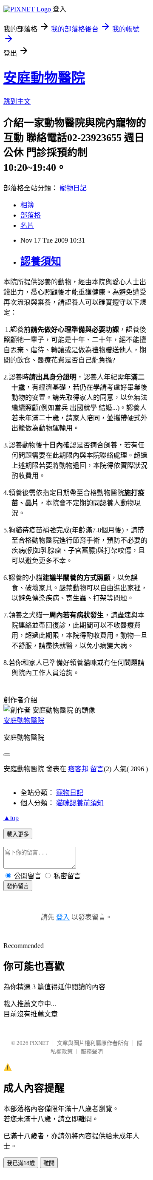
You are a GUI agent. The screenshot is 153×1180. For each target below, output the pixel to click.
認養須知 (40, 261)
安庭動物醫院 (44, 77)
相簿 (27, 205)
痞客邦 (78, 769)
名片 (27, 225)
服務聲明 (92, 1051)
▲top (11, 817)
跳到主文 (17, 101)
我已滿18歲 (21, 1163)
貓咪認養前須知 (80, 802)
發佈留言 (18, 886)
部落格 (30, 215)
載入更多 (18, 834)
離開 (48, 1163)
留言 (97, 769)
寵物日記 (73, 188)
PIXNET (39, 1043)
